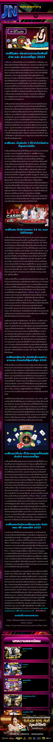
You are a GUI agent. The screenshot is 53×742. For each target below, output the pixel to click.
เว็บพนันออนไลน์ (29, 696)
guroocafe (27, 648)
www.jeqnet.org (30, 7)
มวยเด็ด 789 (28, 712)
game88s (27, 680)
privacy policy (37, 734)
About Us (25, 734)
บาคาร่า (25, 664)
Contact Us (14, 734)
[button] (35, 15)
